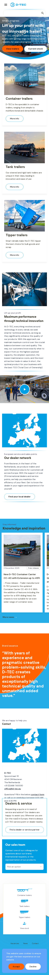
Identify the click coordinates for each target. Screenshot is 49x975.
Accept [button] (16, 966)
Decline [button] (33, 966)
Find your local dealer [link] (19, 496)
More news (8, 617)
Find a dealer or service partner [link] (25, 829)
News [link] (25, 943)
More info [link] (14, 118)
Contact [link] (35, 943)
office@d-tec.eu (12, 788)
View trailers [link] (12, 48)
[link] (24, 892)
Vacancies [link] (14, 943)
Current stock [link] (35, 48)
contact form (37, 794)
